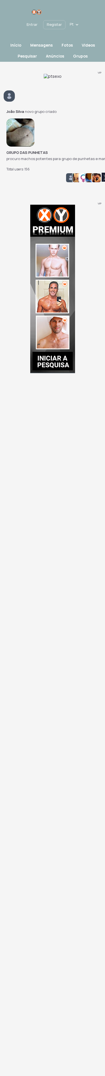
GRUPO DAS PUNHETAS (27, 152)
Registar (54, 24)
